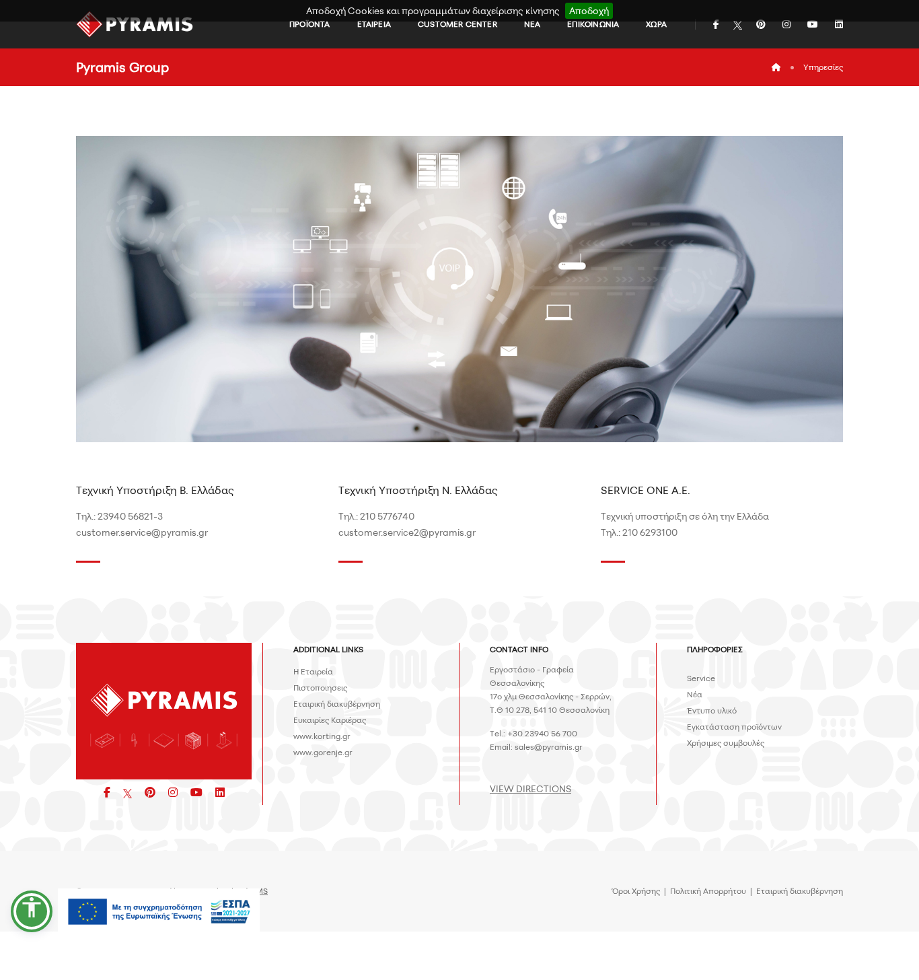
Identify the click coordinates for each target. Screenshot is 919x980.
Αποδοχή (589, 10)
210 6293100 (649, 532)
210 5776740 (387, 516)
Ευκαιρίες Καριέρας (329, 720)
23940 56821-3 (130, 516)
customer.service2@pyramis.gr (407, 532)
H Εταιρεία (313, 671)
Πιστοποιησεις (320, 687)
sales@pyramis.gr (549, 747)
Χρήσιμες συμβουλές (725, 743)
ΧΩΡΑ (656, 24)
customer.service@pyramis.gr (142, 532)
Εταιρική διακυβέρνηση (336, 704)
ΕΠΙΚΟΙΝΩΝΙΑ (593, 24)
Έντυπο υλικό (712, 710)
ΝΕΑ (532, 24)
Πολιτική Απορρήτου (708, 891)
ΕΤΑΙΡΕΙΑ (374, 24)
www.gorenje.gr (323, 752)
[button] (31, 911)
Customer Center (457, 24)
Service (701, 678)
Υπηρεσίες (823, 67)
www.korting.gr (322, 736)
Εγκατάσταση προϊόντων (734, 727)
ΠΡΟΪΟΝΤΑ (309, 24)
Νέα (694, 694)
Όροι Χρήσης (636, 891)
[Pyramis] (135, 24)
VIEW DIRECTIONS (530, 788)
